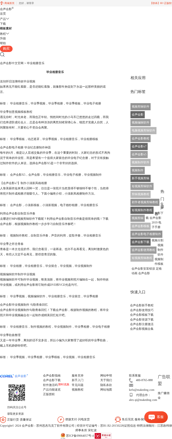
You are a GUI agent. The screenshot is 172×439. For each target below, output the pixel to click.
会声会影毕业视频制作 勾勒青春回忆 (24, 304)
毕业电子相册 (92, 103)
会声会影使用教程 (143, 250)
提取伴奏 (75, 235)
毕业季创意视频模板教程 (16, 111)
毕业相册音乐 (19, 103)
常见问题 (77, 385)
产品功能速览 (52, 389)
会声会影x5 (139, 154)
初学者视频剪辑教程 (145, 202)
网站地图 (106, 389)
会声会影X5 (17, 174)
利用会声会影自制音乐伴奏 (17, 213)
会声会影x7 (139, 146)
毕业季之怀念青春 (11, 243)
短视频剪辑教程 (142, 258)
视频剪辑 (137, 218)
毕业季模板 (73, 103)
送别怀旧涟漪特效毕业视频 (17, 81)
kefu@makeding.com (141, 389)
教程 (3, 33)
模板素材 (6, 28)
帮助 (3, 43)
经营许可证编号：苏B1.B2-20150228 (100, 425)
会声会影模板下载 (142, 314)
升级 (3, 38)
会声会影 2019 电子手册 (155, 222)
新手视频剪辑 (140, 178)
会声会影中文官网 (11, 63)
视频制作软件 (140, 162)
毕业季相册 (55, 103)
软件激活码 (50, 385)
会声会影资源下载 (142, 319)
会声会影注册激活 (142, 324)
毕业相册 (16, 266)
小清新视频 (49, 205)
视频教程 (77, 389)
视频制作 (137, 170)
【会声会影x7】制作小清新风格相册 (23, 183)
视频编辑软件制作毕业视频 (17, 274)
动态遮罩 (33, 139)
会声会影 (7, 9)
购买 (6, 48)
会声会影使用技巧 (142, 310)
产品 (3, 19)
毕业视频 (66, 266)
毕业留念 (51, 266)
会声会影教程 (140, 138)
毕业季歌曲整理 (10, 335)
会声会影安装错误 (143, 268)
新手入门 (77, 380)
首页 (3, 13)
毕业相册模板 (89, 139)
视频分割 (157, 240)
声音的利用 (58, 235)
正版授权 (49, 394)
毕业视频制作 (93, 174)
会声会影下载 (140, 242)
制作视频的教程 (41, 326)
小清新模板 (32, 205)
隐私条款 (106, 385)
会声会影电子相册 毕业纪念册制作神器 (25, 147)
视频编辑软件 (36, 296)
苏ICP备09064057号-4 (80, 435)
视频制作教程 (19, 235)
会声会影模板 (140, 226)
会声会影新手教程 (142, 305)
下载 (3, 23)
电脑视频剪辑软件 (143, 130)
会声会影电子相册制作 (146, 234)
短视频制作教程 (142, 210)
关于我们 (106, 380)
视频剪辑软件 (140, 106)
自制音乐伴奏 (39, 235)
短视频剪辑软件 (142, 186)
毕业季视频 (38, 103)
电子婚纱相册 (69, 205)
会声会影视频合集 (142, 328)
